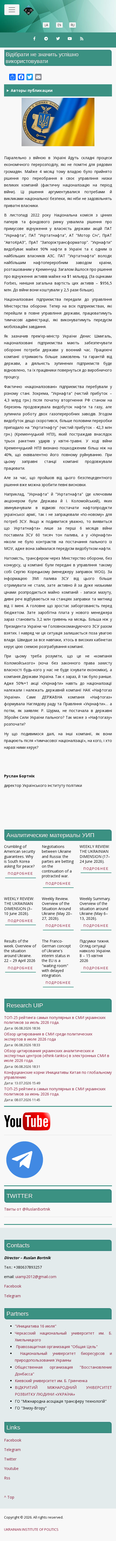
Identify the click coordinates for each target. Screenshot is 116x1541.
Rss (7, 1477)
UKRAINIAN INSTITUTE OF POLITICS (31, 1529)
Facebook (12, 1286)
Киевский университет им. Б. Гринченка (51, 1380)
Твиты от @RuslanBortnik (27, 1209)
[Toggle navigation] (11, 9)
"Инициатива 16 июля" (35, 1326)
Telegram (12, 1295)
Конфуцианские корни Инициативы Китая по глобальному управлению (58, 1075)
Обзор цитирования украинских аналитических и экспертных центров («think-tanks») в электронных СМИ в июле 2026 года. (56, 1055)
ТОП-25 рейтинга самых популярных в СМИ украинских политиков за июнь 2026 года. (54, 1091)
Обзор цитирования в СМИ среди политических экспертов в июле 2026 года (48, 1036)
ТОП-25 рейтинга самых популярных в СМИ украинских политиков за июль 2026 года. (54, 1020)
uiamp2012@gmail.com (35, 1276)
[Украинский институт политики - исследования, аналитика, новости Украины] (36, 10)
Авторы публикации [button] (32, 90)
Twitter (10, 1459)
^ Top (9, 1497)
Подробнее (20, 873)
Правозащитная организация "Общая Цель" (56, 1346)
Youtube (11, 1468)
